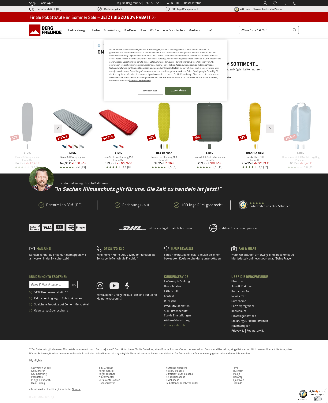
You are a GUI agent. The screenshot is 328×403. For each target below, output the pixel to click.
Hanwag (237, 377)
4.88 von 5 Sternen (261, 9)
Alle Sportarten (174, 30)
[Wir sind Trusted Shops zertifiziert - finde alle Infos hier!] (243, 205)
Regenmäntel (106, 370)
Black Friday (38, 383)
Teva (235, 367)
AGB (167, 311)
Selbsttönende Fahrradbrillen (182, 383)
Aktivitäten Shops (41, 367)
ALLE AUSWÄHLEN (178, 90)
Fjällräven (238, 380)
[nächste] (270, 129)
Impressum (238, 311)
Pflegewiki (238, 331)
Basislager (46, 3)
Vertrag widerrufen (175, 325)
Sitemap (76, 389)
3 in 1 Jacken (106, 367)
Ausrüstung (112, 30)
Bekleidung (76, 30)
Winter (154, 30)
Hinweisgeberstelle (243, 316)
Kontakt (169, 296)
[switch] (318, 399)
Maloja (236, 373)
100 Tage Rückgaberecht (185, 9)
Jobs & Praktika (241, 286)
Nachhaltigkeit (240, 326)
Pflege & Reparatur (41, 380)
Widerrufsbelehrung (176, 320)
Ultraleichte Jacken (109, 380)
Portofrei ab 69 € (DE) (49, 9)
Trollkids (237, 383)
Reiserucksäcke (175, 370)
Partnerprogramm (242, 306)
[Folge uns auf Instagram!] (103, 286)
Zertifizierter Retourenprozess (238, 228)
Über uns (237, 281)
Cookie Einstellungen (177, 315)
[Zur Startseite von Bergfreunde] (46, 30)
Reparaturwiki (255, 331)
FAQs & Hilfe (171, 291)
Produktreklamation (177, 306)
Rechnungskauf (113, 9)
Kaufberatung (39, 373)
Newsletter (238, 296)
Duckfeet (238, 370)
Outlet (207, 30)
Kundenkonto (240, 291)
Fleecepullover (107, 383)
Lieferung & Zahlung (177, 281)
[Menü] (324, 390)
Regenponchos (107, 373)
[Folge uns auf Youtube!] (117, 286)
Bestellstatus (172, 286)
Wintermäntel (106, 377)
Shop (32, 3)
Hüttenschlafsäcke (176, 367)
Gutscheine (238, 301)
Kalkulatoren (38, 370)
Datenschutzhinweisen (140, 80)
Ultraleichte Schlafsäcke (179, 373)
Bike (143, 30)
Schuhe (94, 30)
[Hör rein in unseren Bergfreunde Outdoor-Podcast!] (130, 286)
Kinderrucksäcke (175, 377)
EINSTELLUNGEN (150, 90)
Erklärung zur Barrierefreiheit (249, 321)
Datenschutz (179, 311)
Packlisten (37, 377)
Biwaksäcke (172, 380)
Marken (194, 30)
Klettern (130, 30)
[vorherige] (58, 129)
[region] (165, 70)
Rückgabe (170, 301)
